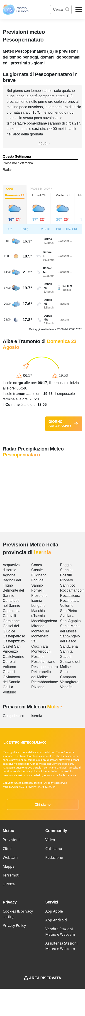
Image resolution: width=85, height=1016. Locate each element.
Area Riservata (45, 978)
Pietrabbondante (44, 682)
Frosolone (39, 595)
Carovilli (9, 616)
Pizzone (37, 687)
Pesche (37, 657)
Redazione (54, 857)
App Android (56, 920)
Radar (7, 169)
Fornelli (37, 590)
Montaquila (40, 631)
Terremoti (11, 875)
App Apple (54, 911)
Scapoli (66, 657)
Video (50, 839)
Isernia (36, 600)
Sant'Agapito (70, 621)
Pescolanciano (43, 661)
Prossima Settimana (18, 163)
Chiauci (9, 672)
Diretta (9, 883)
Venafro (66, 687)
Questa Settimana (17, 156)
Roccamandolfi (72, 590)
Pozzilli (66, 575)
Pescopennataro (44, 667)
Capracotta (11, 611)
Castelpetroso (14, 636)
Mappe (9, 866)
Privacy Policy (14, 925)
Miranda (37, 626)
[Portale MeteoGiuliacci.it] (16, 9)
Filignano (38, 575)
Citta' (7, 848)
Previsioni (11, 839)
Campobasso (13, 716)
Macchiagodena (44, 621)
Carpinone (11, 621)
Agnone (9, 575)
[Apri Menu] (78, 9)
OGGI (9, 188)
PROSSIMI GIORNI (41, 188)
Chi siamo (43, 804)
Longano (38, 605)
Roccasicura (70, 595)
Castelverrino (13, 657)
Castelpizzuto (14, 641)
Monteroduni (41, 651)
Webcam (10, 857)
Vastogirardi (69, 682)
